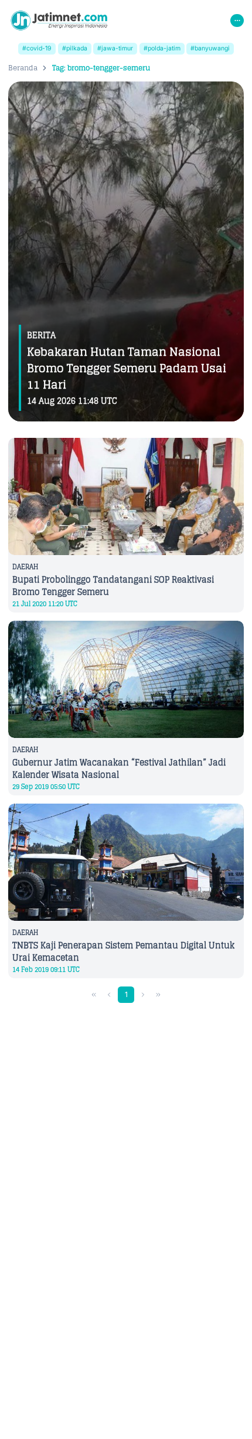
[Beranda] (59, 20)
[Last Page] (158, 995)
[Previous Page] (109, 995)
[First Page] (94, 995)
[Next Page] (143, 995)
